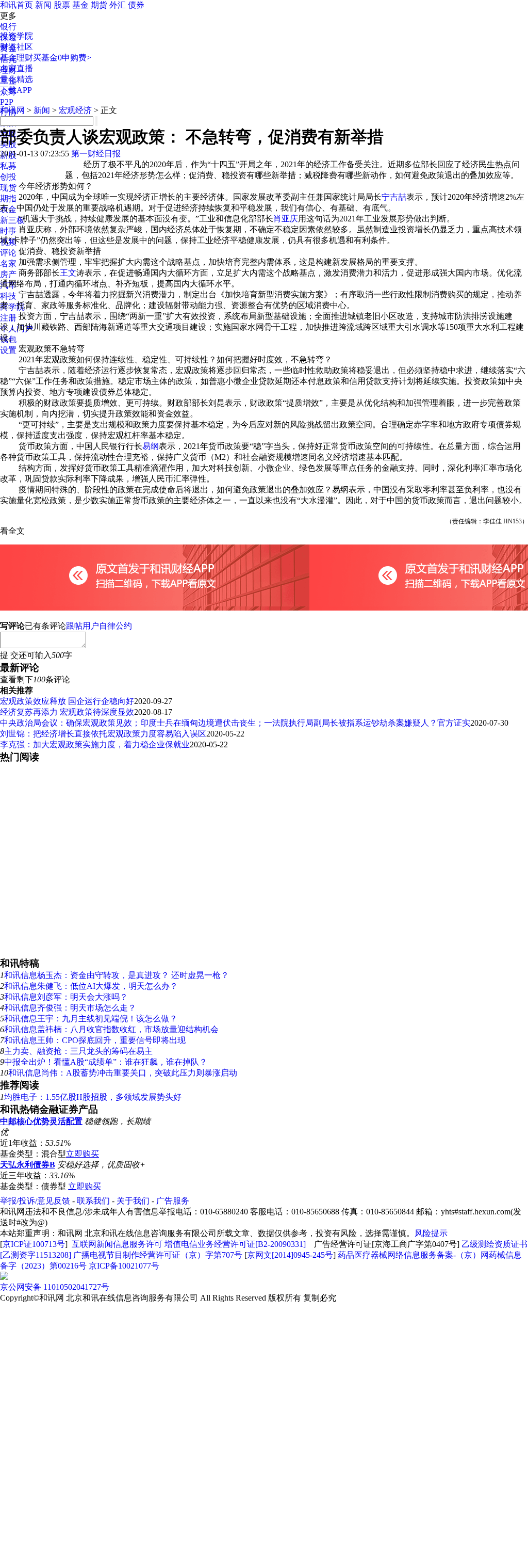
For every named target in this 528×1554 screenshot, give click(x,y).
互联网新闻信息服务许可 (117, 1244)
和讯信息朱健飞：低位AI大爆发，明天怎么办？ (91, 986)
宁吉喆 (394, 197)
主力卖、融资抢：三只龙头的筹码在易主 (78, 1051)
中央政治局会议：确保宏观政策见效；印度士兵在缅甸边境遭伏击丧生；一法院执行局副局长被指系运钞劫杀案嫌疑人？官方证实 (235, 722)
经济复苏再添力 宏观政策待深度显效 (67, 712)
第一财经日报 (96, 153)
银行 (8, 26)
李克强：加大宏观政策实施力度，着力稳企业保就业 (95, 744)
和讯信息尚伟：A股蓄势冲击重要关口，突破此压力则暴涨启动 (122, 1072)
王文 (68, 272)
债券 (136, 5)
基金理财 (16, 57)
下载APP (16, 90)
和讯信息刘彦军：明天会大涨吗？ (66, 996)
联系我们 (93, 1200)
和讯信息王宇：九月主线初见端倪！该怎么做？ (90, 1018)
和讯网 (12, 110)
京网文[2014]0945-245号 (290, 1255)
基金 (80, 5)
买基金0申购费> (62, 57)
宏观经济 (75, 110)
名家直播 (16, 68)
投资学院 (16, 35)
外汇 (117, 5)
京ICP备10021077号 (124, 1265)
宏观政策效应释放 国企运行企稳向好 (67, 701)
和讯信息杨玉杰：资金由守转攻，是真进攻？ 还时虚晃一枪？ (116, 975)
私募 (8, 166)
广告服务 (172, 1200)
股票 (62, 5)
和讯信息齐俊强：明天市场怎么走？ (70, 1007)
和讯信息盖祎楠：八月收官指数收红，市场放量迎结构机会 (111, 1029)
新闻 (43, 5)
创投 (8, 176)
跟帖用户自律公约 (99, 625)
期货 (99, 5)
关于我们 (133, 1200)
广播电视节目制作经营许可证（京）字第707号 (157, 1255)
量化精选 (16, 79)
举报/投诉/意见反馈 (35, 1200)
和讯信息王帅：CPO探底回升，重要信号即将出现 (95, 1040)
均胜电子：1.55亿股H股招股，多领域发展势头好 (93, 1097)
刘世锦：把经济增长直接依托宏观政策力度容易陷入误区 (103, 733)
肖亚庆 (285, 218)
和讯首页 (16, 5)
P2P (6, 102)
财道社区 (16, 46)
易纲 (150, 446)
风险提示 (431, 1233)
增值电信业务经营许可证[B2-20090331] (235, 1244)
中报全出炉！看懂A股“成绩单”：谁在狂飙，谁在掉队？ (105, 1062)
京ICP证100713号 (34, 1244)
